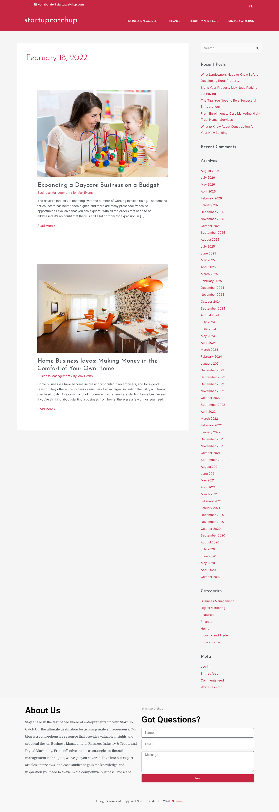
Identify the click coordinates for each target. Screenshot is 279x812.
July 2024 (208, 322)
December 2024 (212, 288)
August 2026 (210, 171)
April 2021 (208, 487)
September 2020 (213, 535)
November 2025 (212, 219)
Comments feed (212, 680)
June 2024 (208, 329)
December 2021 (212, 439)
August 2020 (210, 542)
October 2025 (211, 226)
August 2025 (210, 239)
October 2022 (211, 398)
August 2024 (210, 315)
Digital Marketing (241, 21)
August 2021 (210, 467)
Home (205, 629)
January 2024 (211, 363)
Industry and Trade (204, 21)
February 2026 (211, 198)
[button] (251, 6)
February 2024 (211, 356)
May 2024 (208, 336)
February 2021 (211, 501)
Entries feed (209, 673)
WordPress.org (211, 687)
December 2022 (212, 384)
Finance (174, 21)
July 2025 (208, 246)
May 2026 (208, 184)
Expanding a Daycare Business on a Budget (98, 185)
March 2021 (209, 494)
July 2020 (208, 549)
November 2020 (212, 522)
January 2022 (210, 432)
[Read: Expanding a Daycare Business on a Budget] (102, 133)
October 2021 (210, 453)
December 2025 (212, 212)
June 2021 (208, 474)
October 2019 (210, 577)
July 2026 (208, 177)
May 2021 (207, 480)
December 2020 (212, 515)
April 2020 (208, 570)
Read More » (46, 225)
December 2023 (212, 370)
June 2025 (208, 253)
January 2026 (210, 205)
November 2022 (212, 391)
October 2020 (211, 529)
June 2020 (208, 556)
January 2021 (210, 508)
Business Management (143, 21)
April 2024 (208, 343)
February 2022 (211, 425)
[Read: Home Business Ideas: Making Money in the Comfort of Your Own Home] (102, 308)
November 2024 (212, 294)
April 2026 (208, 191)
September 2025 (213, 233)
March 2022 (209, 418)
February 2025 (211, 281)
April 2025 (208, 267)
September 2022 (213, 405)
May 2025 (208, 260)
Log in (205, 666)
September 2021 (213, 460)
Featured (207, 615)
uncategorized (211, 642)
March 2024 (209, 350)
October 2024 (211, 301)
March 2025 (209, 274)
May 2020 (208, 563)
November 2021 (212, 446)
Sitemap (178, 801)
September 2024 (213, 308)
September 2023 (213, 377)
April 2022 (208, 412)
